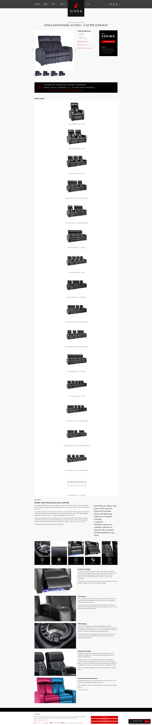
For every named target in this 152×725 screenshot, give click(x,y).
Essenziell (38, 722)
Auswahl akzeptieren (104, 719)
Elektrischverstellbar (93, 563)
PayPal (65, 722)
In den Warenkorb (108, 41)
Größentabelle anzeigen (83, 41)
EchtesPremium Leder (59, 563)
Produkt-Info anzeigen (82, 44)
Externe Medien (46, 722)
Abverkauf (89, 4)
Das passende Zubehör (62, 4)
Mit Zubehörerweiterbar (109, 563)
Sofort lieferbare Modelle (63, 90)
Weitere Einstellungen (78, 722)
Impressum (46, 720)
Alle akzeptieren (104, 717)
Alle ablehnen (104, 722)
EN (110, 4)
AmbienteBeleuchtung (76, 563)
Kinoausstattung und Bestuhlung (37, 4)
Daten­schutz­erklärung (38, 720)
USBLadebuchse (42, 563)
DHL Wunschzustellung (56, 722)
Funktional (71, 722)
